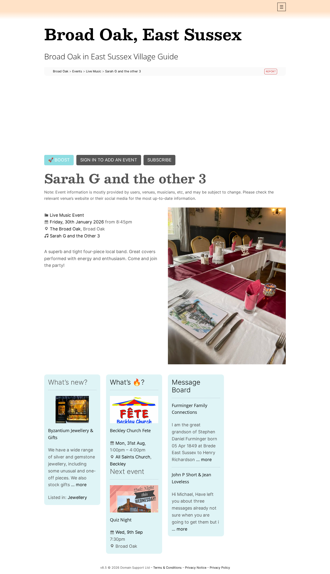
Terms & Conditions (167, 567)
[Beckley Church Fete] (134, 409)
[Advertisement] (165, 115)
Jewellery (77, 497)
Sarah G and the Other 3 (75, 235)
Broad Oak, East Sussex (143, 34)
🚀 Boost (59, 159)
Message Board (186, 386)
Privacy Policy (220, 567)
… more (78, 484)
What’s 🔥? (127, 382)
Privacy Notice (195, 567)
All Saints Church (132, 456)
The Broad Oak (65, 228)
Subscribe (159, 159)
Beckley (118, 463)
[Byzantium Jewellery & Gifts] (72, 409)
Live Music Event (67, 215)
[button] (281, 7)
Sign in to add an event (108, 159)
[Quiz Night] (134, 498)
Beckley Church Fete (130, 430)
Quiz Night (120, 520)
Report (271, 71)
